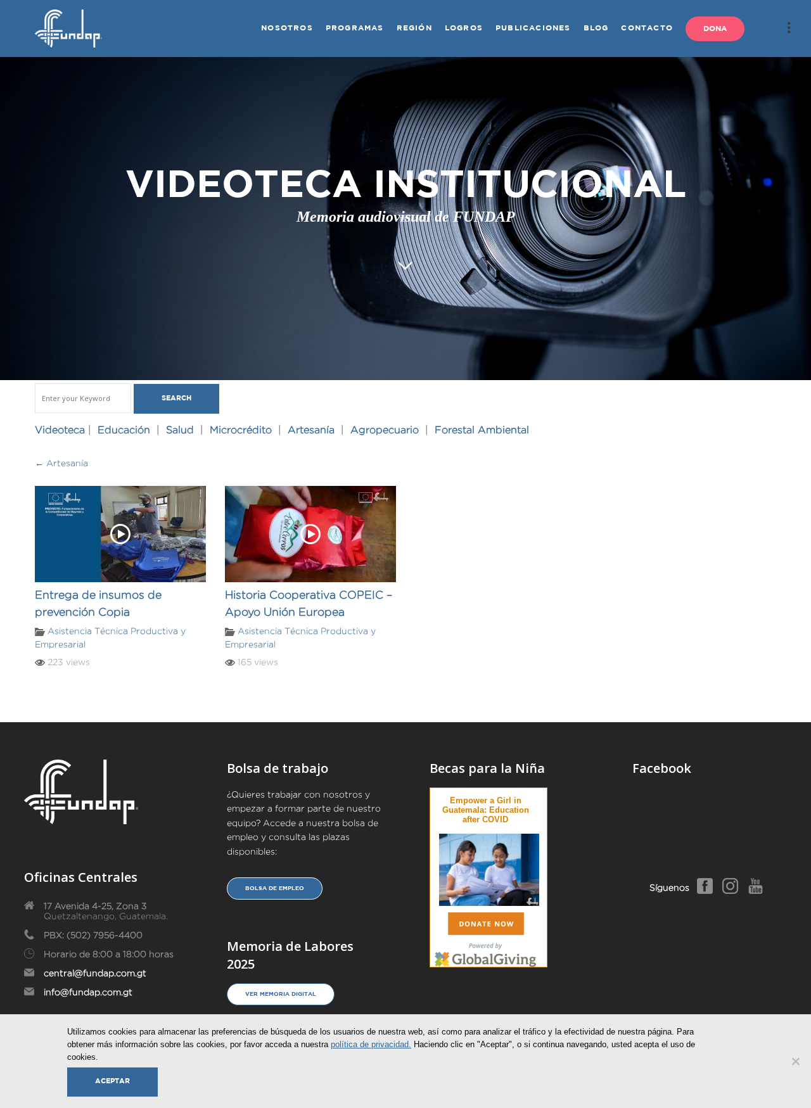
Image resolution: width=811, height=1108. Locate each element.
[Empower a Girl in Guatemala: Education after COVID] (489, 867)
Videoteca (60, 429)
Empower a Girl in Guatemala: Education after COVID (485, 810)
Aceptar (112, 1081)
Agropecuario (384, 429)
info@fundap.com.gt (88, 992)
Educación (124, 429)
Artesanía (311, 429)
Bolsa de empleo (274, 888)
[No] (795, 1061)
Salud (180, 429)
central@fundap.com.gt (95, 973)
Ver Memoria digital (280, 994)
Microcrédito (241, 429)
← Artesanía (61, 463)
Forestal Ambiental (482, 429)
